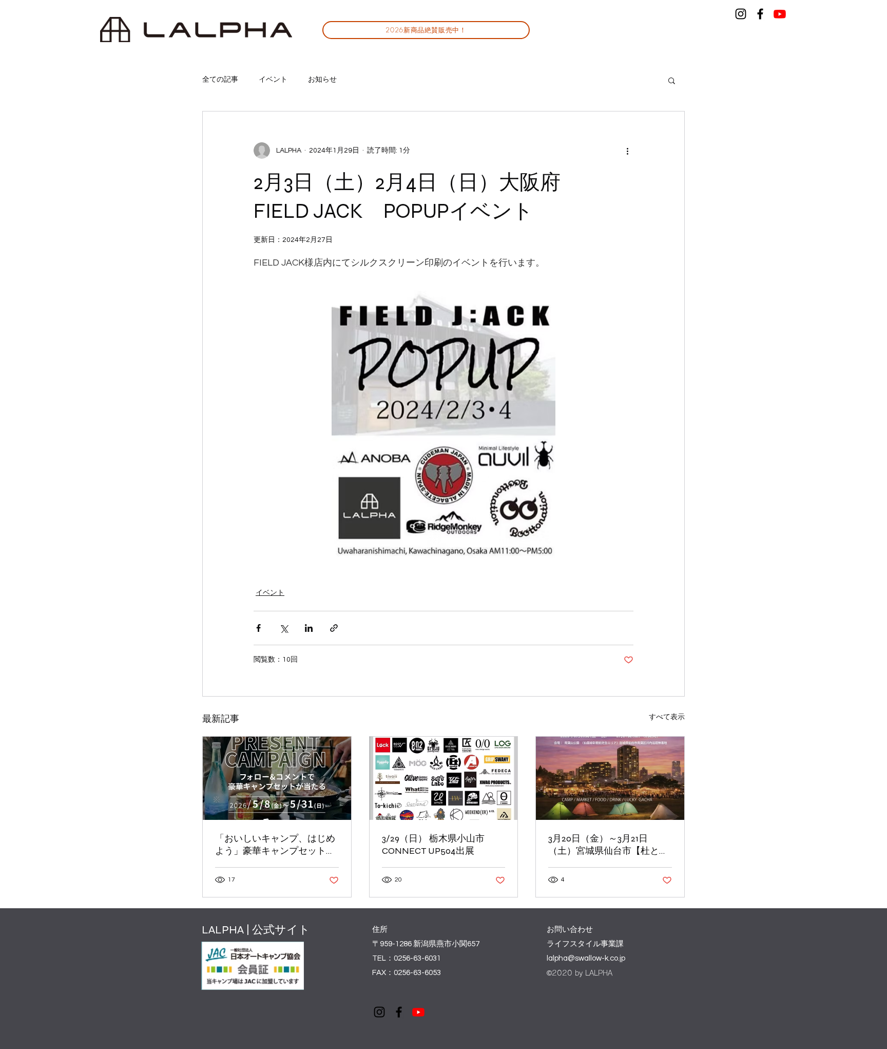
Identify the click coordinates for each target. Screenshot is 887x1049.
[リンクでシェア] (334, 628)
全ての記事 (220, 79)
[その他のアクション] (627, 150)
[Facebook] (760, 14)
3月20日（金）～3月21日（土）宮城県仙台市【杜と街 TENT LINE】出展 (608, 845)
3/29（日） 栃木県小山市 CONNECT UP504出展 (438, 844)
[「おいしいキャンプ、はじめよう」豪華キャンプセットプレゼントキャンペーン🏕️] (277, 778)
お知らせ (322, 79)
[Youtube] (780, 14)
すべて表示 (667, 717)
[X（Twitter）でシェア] (283, 628)
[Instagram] (741, 14)
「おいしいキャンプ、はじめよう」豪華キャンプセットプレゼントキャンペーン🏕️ (275, 845)
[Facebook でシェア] (258, 628)
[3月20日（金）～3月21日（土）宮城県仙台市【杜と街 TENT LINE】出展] (610, 778)
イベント (273, 79)
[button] (672, 80)
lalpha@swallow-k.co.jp (586, 958)
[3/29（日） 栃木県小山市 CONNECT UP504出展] (444, 778)
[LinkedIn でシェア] (309, 628)
